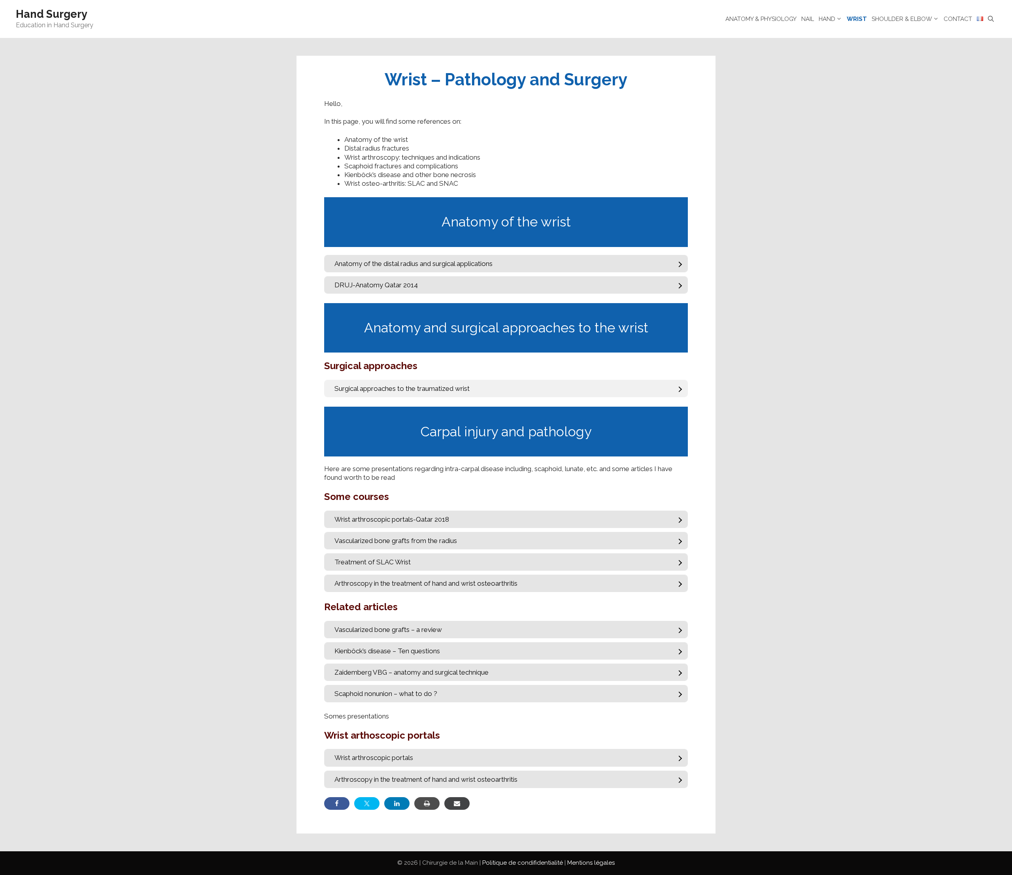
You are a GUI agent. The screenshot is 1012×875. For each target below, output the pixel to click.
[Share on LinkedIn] (397, 803)
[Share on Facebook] (336, 803)
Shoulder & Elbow (902, 19)
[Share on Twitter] (367, 803)
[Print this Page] (427, 803)
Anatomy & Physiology (761, 19)
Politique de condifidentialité (522, 862)
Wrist (857, 19)
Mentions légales (591, 862)
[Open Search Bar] (991, 19)
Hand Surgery (51, 14)
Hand (827, 19)
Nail (807, 19)
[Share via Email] (457, 803)
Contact (958, 19)
